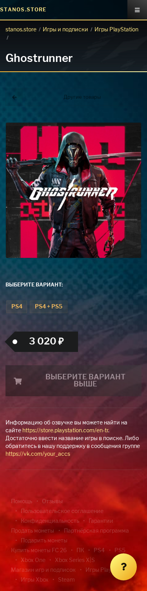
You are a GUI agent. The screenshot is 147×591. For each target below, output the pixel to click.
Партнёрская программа (96, 531)
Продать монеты (32, 531)
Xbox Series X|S (75, 560)
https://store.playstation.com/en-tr (65, 430)
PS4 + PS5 (48, 307)
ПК (80, 550)
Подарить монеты (44, 541)
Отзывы (52, 501)
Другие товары (82, 97)
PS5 (119, 550)
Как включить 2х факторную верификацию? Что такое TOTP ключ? (127, 133)
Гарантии (101, 521)
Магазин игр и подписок (43, 570)
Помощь (21, 501)
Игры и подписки (65, 30)
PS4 (16, 307)
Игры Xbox (35, 580)
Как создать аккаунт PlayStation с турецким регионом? (127, 128)
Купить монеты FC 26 (39, 550)
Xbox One (33, 560)
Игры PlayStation (116, 30)
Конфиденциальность (50, 521)
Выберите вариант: (34, 285)
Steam (66, 580)
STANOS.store (23, 10)
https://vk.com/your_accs (37, 454)
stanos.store (20, 30)
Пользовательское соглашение (62, 511)
